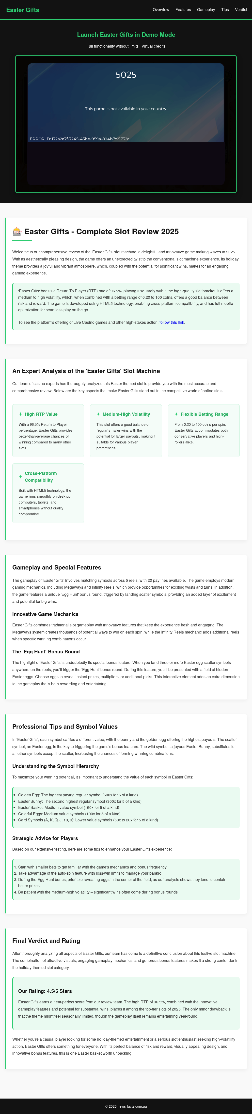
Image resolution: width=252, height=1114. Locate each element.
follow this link (171, 322)
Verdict (241, 9)
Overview (161, 9)
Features (183, 9)
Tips (225, 9)
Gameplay (206, 9)
